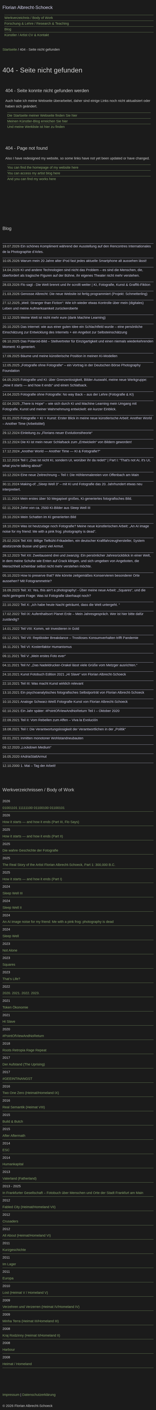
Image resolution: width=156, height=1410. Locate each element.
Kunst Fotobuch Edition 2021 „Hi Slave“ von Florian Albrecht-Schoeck (73, 674)
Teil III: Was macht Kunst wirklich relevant (52, 683)
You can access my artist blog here (33, 173)
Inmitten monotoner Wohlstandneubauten (52, 738)
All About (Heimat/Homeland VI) (26, 1235)
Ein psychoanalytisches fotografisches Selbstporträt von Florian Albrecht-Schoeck (82, 692)
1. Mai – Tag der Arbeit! (38, 766)
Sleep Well (10, 936)
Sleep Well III (12, 893)
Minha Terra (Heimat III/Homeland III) (30, 1321)
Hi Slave (8, 1021)
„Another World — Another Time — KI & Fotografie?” (60, 451)
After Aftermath (13, 1136)
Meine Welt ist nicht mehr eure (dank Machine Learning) (63, 317)
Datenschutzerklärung (39, 1395)
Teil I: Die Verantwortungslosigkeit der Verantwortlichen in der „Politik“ (73, 729)
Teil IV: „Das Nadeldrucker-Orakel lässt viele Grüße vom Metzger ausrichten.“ (78, 665)
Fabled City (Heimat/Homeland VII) (29, 1207)
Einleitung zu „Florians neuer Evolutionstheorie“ (56, 433)
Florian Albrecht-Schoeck (27, 7)
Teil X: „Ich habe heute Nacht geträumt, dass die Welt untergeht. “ (70, 605)
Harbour (8, 1349)
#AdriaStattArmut (34, 756)
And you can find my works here (31, 179)
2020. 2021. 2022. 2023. (21, 993)
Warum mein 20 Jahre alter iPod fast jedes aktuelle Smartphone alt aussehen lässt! (84, 261)
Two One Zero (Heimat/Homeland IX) (30, 1093)
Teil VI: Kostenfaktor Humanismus (46, 647)
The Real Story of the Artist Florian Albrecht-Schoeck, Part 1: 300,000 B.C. (58, 865)
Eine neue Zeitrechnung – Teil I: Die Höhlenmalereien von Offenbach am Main (80, 475)
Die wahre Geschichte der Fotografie (30, 850)
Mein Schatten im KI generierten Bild (48, 517)
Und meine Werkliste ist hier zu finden (36, 127)
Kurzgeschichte (14, 1250)
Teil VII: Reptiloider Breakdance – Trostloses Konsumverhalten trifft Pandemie (79, 638)
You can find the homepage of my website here (42, 167)
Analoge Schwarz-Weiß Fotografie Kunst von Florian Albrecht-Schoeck (74, 702)
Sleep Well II (12, 907)
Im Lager (9, 1264)
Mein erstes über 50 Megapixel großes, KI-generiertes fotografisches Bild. (76, 499)
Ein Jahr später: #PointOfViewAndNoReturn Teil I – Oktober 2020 (70, 711)
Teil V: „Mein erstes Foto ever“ (43, 656)
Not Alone (9, 950)
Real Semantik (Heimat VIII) (23, 1107)
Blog (7, 29)
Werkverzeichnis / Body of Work (28, 18)
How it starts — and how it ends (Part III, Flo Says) (40, 822)
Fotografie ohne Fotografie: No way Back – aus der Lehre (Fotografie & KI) (77, 394)
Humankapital (12, 1164)
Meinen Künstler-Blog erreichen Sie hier (37, 121)
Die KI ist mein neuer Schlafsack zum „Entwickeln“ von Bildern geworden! (76, 442)
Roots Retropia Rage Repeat (24, 1050)
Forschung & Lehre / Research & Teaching (36, 23)
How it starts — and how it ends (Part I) (32, 879)
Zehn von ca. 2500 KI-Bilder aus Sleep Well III (55, 508)
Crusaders (10, 1221)
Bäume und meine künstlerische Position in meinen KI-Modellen (69, 356)
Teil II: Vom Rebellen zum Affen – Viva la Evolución (59, 720)
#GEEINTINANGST (17, 1079)
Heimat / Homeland (17, 1364)
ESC (6, 1150)
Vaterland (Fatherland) (19, 1178)
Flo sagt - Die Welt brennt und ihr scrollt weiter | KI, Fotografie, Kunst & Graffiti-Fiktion (85, 285)
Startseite (9, 49)
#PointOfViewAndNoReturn (23, 1036)
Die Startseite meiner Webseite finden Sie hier (42, 115)
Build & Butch (12, 1121)
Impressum (10, 1395)
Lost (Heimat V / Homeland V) (25, 1293)
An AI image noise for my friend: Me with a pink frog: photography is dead (58, 922)
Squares (8, 964)
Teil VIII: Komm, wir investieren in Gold (50, 629)
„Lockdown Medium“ (36, 747)
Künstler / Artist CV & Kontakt (26, 35)
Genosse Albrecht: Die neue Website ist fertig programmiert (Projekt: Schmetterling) (84, 294)
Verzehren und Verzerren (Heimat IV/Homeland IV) (41, 1307)
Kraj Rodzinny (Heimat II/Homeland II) (31, 1335)
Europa (8, 1278)
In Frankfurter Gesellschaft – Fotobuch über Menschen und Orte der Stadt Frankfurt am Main (72, 1193)
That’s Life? (11, 979)
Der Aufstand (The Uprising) (23, 1064)
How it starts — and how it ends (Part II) (32, 836)
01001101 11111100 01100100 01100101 (33, 808)
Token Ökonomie (15, 1007)
